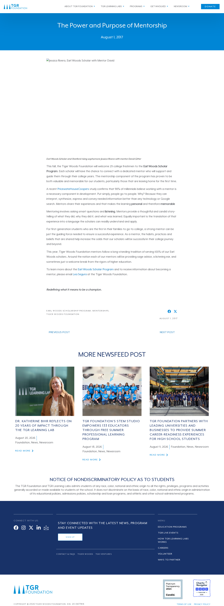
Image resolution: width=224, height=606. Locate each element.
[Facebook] (16, 527)
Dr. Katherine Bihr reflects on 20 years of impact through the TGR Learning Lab (43, 426)
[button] (169, 311)
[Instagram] (23, 527)
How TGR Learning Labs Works (173, 540)
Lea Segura (80, 274)
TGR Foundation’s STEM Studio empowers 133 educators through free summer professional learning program (111, 430)
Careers (163, 548)
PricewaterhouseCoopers (73, 189)
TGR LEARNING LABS (111, 6)
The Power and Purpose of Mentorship (112, 25)
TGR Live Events (168, 533)
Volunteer (165, 554)
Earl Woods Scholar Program (96, 269)
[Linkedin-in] (38, 527)
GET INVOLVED (158, 6)
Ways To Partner (169, 559)
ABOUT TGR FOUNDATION (78, 6)
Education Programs (172, 527)
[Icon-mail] (46, 527)
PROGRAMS (136, 6)
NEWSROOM (180, 6)
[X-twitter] (31, 527)
